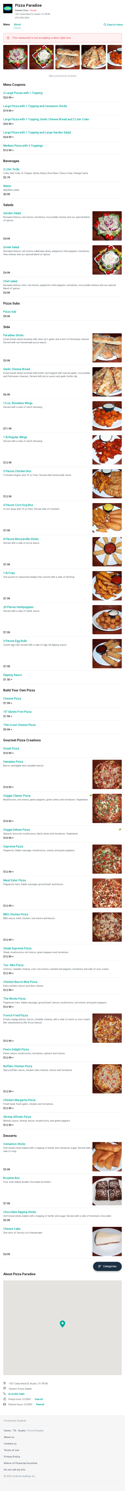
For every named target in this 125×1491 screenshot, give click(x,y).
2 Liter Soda (11, 169)
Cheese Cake (12, 1228)
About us (9, 1437)
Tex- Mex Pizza (13, 965)
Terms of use (11, 1450)
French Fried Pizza (15, 1015)
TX (14, 1430)
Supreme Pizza (13, 846)
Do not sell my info (14, 1469)
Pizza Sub (9, 311)
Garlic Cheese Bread (16, 369)
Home (7, 1430)
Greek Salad (11, 247)
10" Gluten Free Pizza (17, 711)
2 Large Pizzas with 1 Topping (22, 93)
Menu (6, 24)
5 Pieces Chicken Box (17, 471)
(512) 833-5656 (22, 17)
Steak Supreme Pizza (17, 948)
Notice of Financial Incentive (20, 1463)
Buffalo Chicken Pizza (17, 1066)
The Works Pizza (14, 998)
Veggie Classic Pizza (16, 795)
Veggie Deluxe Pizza (16, 829)
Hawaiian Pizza (13, 761)
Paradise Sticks (13, 335)
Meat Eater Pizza (14, 880)
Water (7, 186)
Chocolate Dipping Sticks (19, 1212)
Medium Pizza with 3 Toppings (23, 145)
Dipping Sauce (12, 675)
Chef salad (10, 281)
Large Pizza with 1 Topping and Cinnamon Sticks (35, 106)
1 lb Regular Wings (15, 437)
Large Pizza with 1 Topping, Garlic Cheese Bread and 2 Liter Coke (46, 119)
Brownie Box (11, 1178)
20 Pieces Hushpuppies (18, 607)
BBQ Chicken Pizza (15, 914)
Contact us (10, 1443)
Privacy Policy (12, 1456)
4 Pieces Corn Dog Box (18, 505)
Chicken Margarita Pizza (19, 1100)
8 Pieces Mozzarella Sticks (21, 539)
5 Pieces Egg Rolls (15, 641)
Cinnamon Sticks (14, 1144)
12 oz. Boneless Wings (18, 403)
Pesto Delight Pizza (16, 1049)
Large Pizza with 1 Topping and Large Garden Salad (37, 132)
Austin (22, 1430)
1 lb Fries (9, 573)
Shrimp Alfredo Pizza (17, 1116)
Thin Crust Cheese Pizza (19, 725)
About (17, 24)
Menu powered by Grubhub (62, 76)
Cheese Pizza (12, 698)
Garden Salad (12, 213)
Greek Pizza (11, 748)
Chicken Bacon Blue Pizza (20, 982)
